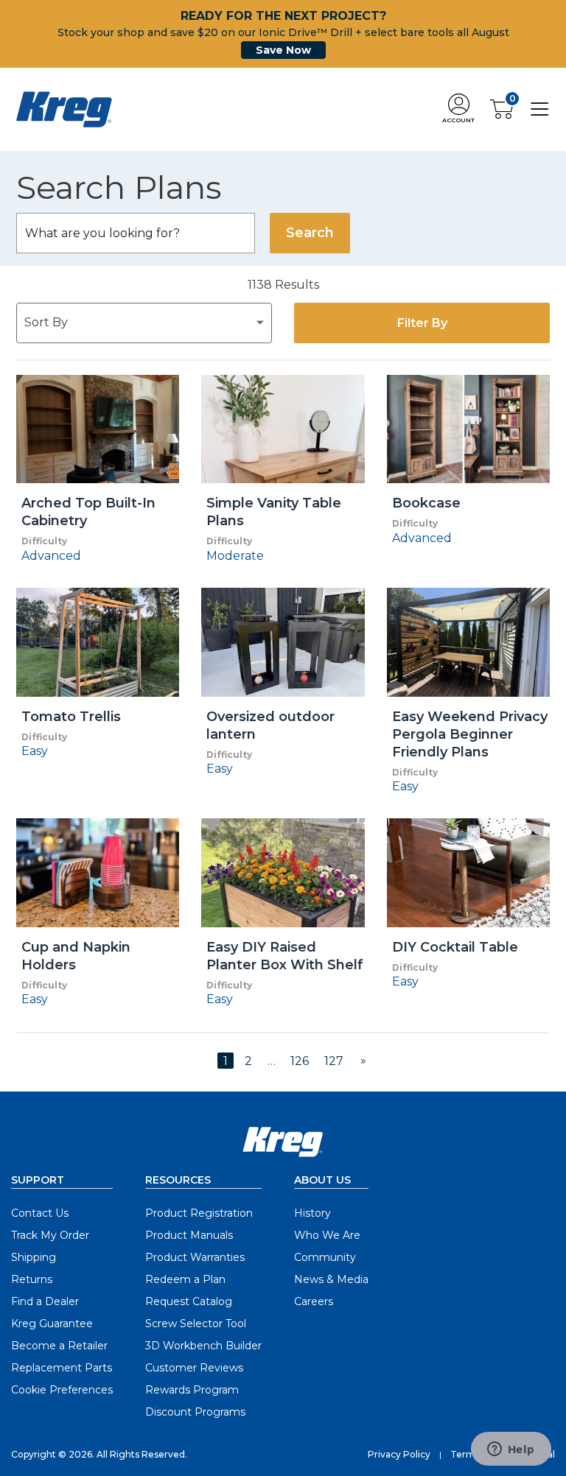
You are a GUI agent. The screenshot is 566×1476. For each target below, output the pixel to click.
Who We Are (327, 1235)
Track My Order (50, 1235)
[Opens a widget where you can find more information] (510, 1450)
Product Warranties (195, 1257)
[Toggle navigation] (540, 108)
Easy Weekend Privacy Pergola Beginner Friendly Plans (470, 734)
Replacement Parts (61, 1367)
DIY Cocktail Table (455, 947)
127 (333, 1061)
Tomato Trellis (71, 717)
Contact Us (40, 1213)
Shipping (33, 1257)
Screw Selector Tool (195, 1323)
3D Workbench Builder (203, 1345)
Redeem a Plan (185, 1279)
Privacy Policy (399, 1454)
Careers (313, 1301)
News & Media (331, 1279)
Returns (31, 1279)
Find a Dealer (45, 1301)
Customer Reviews (194, 1367)
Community (325, 1257)
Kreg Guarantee (52, 1323)
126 (299, 1061)
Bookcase (426, 503)
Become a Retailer (59, 1345)
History (312, 1213)
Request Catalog (188, 1301)
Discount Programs (195, 1412)
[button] (458, 109)
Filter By (422, 323)
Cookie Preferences (62, 1389)
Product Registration (199, 1213)
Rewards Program (192, 1389)
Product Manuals (189, 1235)
